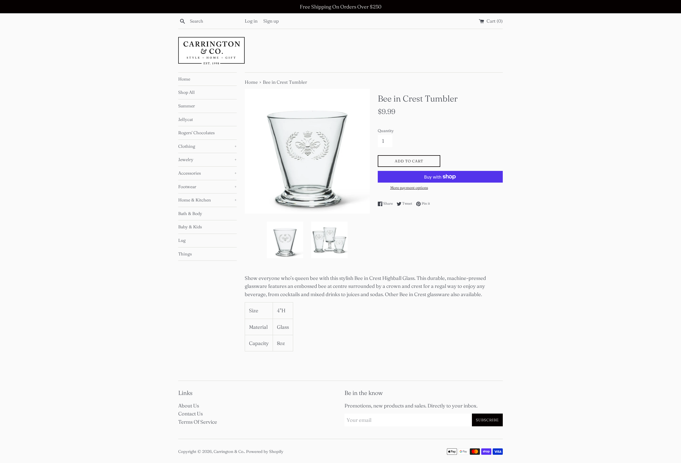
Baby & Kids (190, 226)
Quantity (386, 130)
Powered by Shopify (264, 451)
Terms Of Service (197, 422)
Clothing (207, 146)
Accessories (207, 173)
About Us (188, 405)
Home (184, 79)
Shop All (186, 92)
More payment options (409, 187)
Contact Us (190, 413)
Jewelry (207, 159)
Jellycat (185, 119)
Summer (186, 105)
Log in (251, 21)
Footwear (207, 186)
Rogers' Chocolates (196, 132)
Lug (182, 240)
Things (185, 253)
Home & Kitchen (207, 200)
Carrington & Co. (229, 451)
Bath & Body (190, 213)
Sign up (271, 21)
